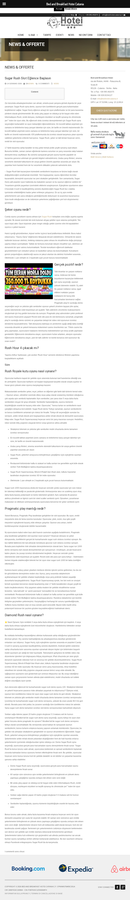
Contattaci (104, 35)
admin (31, 84)
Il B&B (32, 35)
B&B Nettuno (108, 157)
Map (73, 15)
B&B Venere (96, 157)
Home (21, 35)
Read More (71, 8)
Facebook (117, 887)
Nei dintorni (85, 35)
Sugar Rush (47, 217)
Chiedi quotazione (106, 110)
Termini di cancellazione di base (46, 893)
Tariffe (47, 35)
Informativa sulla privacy (17, 893)
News (71, 35)
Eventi (59, 35)
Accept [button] (59, 9)
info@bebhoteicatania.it (112, 15)
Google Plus (122, 887)
